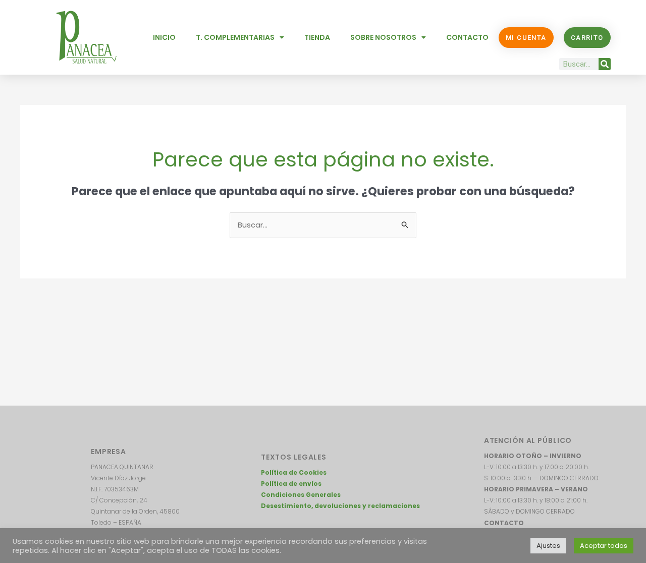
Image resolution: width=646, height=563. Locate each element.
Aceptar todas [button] (603, 545)
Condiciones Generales (301, 494)
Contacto (467, 37)
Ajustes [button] (548, 545)
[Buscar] (605, 64)
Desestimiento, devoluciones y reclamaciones (340, 505)
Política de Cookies (294, 472)
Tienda (317, 37)
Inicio (164, 37)
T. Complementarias (235, 37)
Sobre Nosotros (383, 37)
